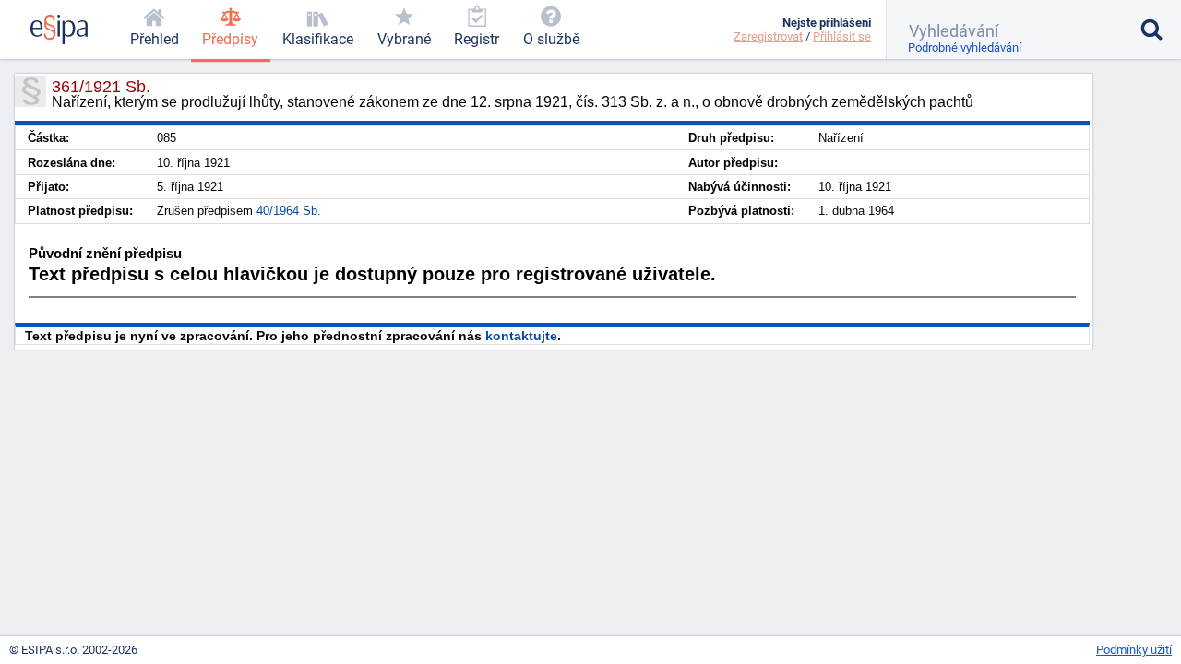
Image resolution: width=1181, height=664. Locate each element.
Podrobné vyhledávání (964, 47)
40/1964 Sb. (288, 211)
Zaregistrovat (768, 36)
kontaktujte (521, 335)
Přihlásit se (842, 36)
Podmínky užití (1134, 650)
